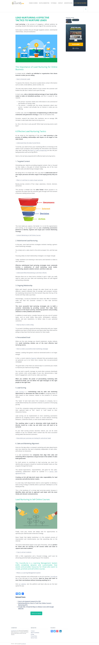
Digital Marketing (44, 3)
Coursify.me (13, 630)
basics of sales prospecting (38, 150)
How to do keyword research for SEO (29, 601)
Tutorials (54, 3)
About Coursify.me (35, 632)
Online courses (33, 3)
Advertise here (68, 3)
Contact (60, 3)
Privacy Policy (34, 636)
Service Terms (34, 637)
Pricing (32, 634)
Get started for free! (80, 3)
